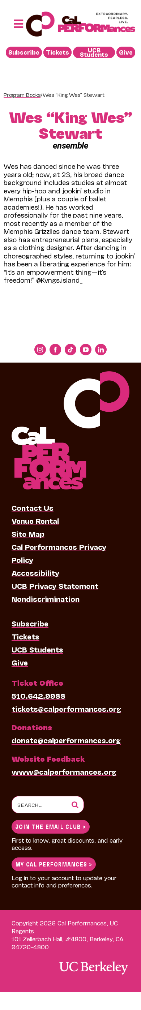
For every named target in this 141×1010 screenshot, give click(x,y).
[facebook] (55, 349)
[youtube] (85, 349)
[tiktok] (70, 349)
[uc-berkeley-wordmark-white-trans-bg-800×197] (93, 960)
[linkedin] (101, 349)
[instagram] (40, 349)
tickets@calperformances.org (66, 708)
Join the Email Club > (51, 826)
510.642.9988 (38, 695)
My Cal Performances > (54, 863)
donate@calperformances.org (66, 740)
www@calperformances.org (64, 771)
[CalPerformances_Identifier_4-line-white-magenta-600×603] (70, 375)
